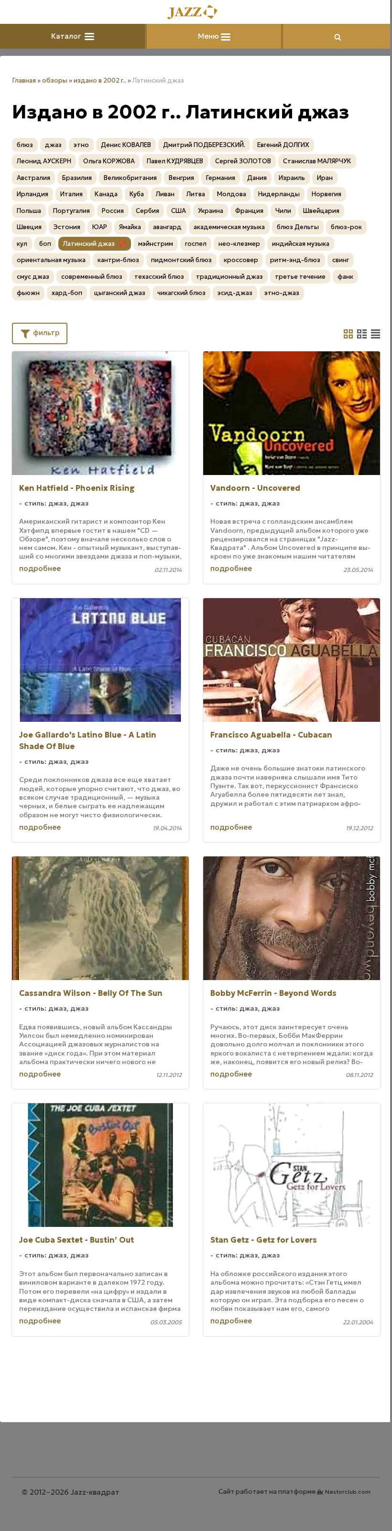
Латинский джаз (89, 244)
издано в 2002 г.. (100, 80)
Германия (220, 178)
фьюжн (28, 293)
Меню (209, 36)
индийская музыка (300, 244)
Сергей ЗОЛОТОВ (243, 161)
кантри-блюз (118, 260)
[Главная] (196, 13)
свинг (340, 260)
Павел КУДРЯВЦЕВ (175, 161)
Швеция (29, 227)
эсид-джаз (235, 293)
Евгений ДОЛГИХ (283, 145)
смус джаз (33, 277)
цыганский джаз (119, 293)
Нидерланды (279, 194)
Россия (113, 211)
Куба (137, 194)
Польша (29, 211)
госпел (196, 244)
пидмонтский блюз (181, 260)
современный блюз (91, 277)
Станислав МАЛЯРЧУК (317, 161)
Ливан (165, 194)
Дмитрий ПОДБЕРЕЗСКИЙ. (204, 145)
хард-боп (67, 293)
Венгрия (181, 178)
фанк (345, 277)
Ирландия (32, 194)
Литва (195, 194)
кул (22, 244)
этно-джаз (281, 293)
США (178, 211)
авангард (167, 227)
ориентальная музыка (51, 260)
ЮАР (99, 227)
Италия (71, 194)
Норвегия (326, 194)
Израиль (292, 178)
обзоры (54, 80)
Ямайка (130, 227)
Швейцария (321, 211)
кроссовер (241, 260)
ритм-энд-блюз (295, 260)
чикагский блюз (181, 293)
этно (81, 145)
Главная (24, 80)
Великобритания (130, 178)
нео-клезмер (239, 244)
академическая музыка (229, 227)
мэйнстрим (155, 244)
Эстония (67, 227)
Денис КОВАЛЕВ (126, 145)
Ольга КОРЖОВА (109, 161)
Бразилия (77, 178)
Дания (257, 178)
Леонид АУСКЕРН (44, 161)
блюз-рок (346, 227)
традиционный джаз (229, 277)
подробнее (40, 568)
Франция (249, 211)
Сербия (147, 211)
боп (45, 244)
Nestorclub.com (347, 1491)
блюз (25, 145)
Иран (325, 178)
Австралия (33, 178)
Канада (106, 194)
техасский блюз (159, 277)
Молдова (231, 194)
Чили (283, 211)
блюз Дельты (298, 227)
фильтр (45, 332)
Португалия (71, 211)
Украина (210, 211)
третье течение (300, 277)
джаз (53, 145)
